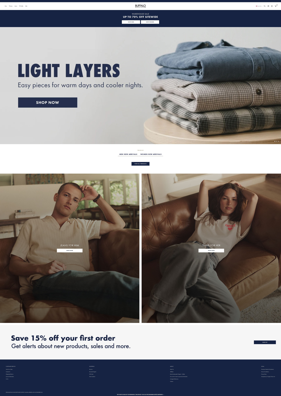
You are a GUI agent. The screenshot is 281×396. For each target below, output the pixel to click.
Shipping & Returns (9, 374)
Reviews (91, 369)
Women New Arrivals (151, 154)
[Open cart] (275, 6)
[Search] (264, 6)
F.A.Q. (7, 379)
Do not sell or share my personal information (178, 376)
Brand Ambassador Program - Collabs (177, 374)
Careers (171, 381)
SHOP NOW (69, 250)
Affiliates (171, 371)
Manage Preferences (174, 379)
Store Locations (92, 376)
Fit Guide (21, 6)
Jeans (16, 6)
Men (6, 6)
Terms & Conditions (265, 371)
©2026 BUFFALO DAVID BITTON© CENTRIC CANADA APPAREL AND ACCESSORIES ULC (24, 392)
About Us (172, 369)
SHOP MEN (131, 22)
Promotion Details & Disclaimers (267, 369)
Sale (26, 6)
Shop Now (147, 1)
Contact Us (8, 371)
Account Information (10, 376)
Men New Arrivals (128, 154)
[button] (140, 394)
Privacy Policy (264, 374)
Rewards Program (92, 371)
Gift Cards (91, 374)
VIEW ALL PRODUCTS (140, 163)
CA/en (259, 6)
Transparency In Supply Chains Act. (268, 376)
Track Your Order (9, 369)
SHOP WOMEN (150, 22)
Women (11, 6)
